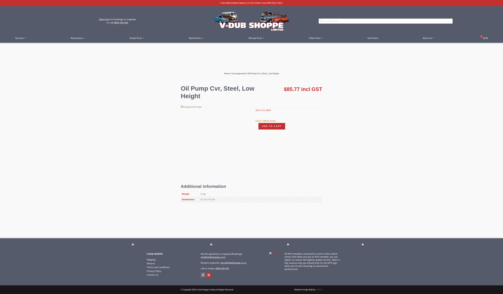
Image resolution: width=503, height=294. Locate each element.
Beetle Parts (195, 38)
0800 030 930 (121, 22)
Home (227, 73)
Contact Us (152, 274)
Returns (151, 263)
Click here (104, 19)
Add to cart (271, 126)
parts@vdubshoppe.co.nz (234, 262)
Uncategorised (238, 73)
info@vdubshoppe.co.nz (213, 257)
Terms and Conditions (158, 267)
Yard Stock (372, 38)
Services (19, 38)
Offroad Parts (255, 38)
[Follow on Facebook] (203, 275)
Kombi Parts (136, 38)
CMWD (319, 289)
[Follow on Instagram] (208, 275)
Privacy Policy (154, 271)
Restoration (77, 38)
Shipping (151, 259)
